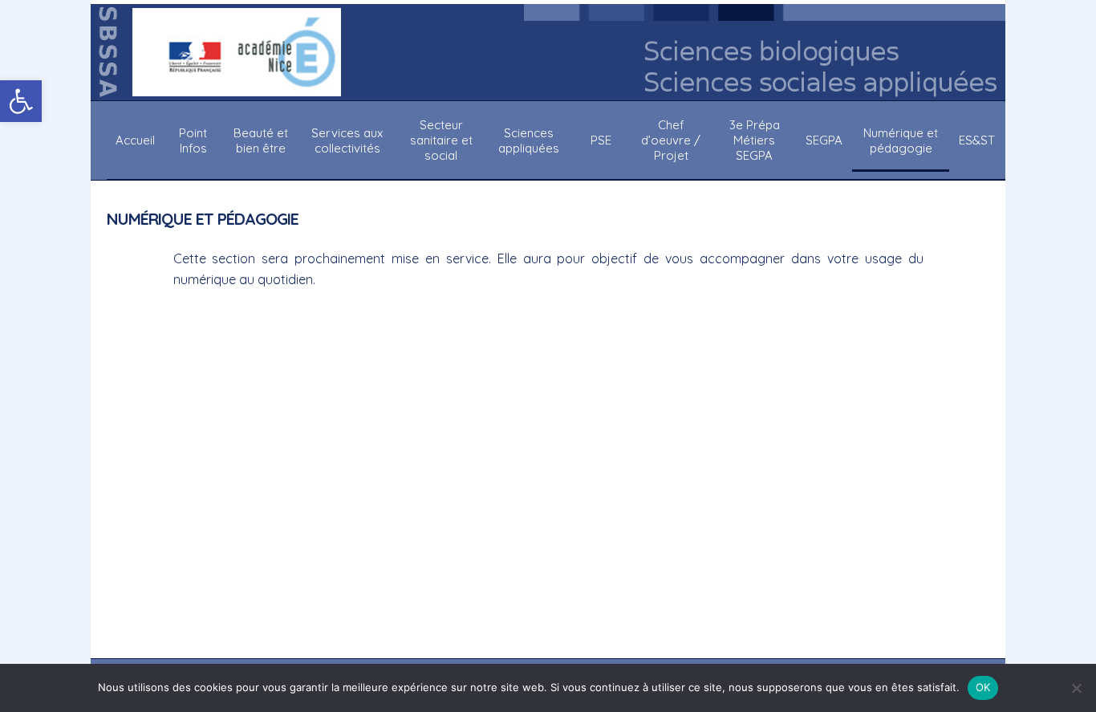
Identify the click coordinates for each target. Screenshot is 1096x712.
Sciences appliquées (528, 140)
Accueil (135, 140)
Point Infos (193, 140)
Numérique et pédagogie (900, 140)
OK (983, 687)
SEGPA (824, 140)
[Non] (1076, 688)
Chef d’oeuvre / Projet (670, 140)
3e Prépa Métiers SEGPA (754, 140)
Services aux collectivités (347, 140)
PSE (601, 140)
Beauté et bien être (260, 140)
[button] (21, 101)
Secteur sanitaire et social (441, 140)
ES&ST (977, 140)
